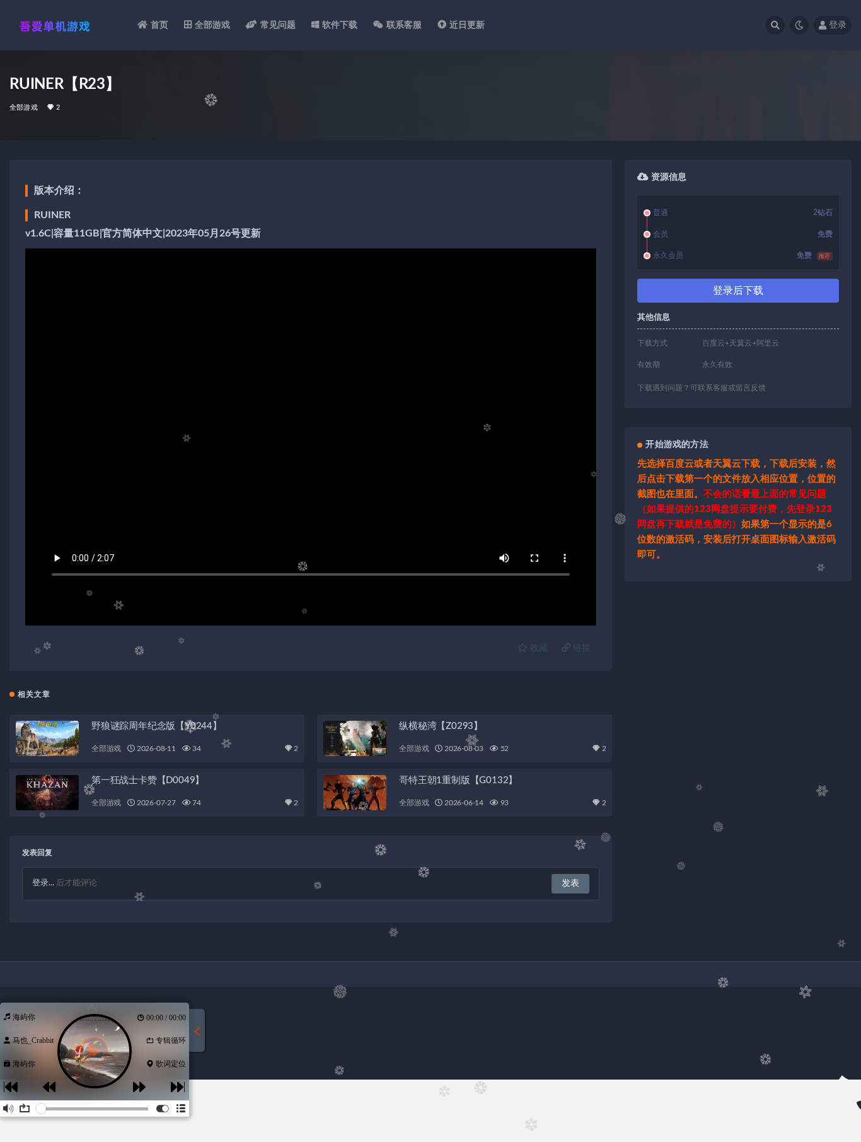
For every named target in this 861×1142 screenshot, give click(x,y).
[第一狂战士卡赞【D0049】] (47, 792)
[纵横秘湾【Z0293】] (354, 738)
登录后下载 (738, 291)
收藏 (538, 648)
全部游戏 (213, 25)
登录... (43, 883)
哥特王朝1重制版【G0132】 (458, 780)
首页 (159, 25)
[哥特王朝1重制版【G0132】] (354, 792)
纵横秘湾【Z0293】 (441, 726)
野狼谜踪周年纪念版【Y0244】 (156, 726)
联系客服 (404, 25)
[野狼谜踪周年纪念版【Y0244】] (47, 738)
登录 (838, 25)
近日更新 (467, 25)
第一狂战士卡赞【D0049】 (147, 780)
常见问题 (278, 25)
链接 (580, 648)
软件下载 (340, 25)
